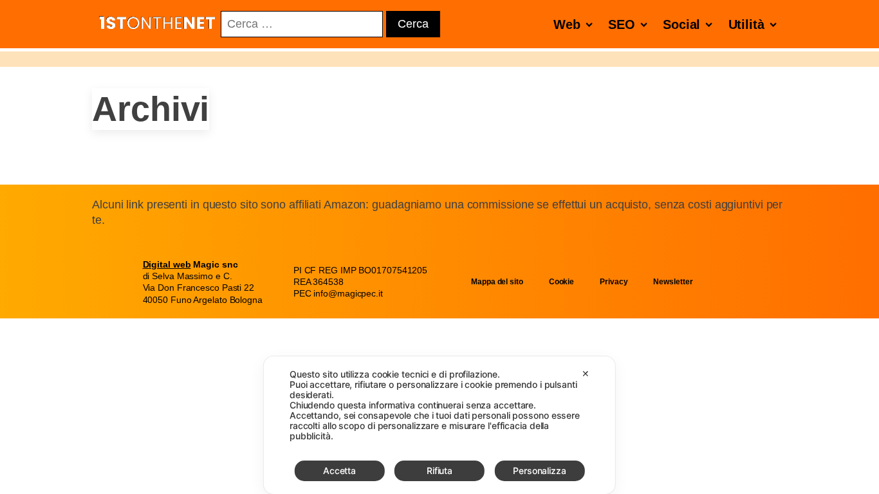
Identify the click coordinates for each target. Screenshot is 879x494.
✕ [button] (585, 373)
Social (681, 24)
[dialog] (439, 425)
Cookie (561, 281)
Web (566, 24)
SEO (621, 24)
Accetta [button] (339, 470)
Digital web (167, 264)
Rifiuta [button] (439, 470)
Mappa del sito (497, 281)
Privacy (613, 281)
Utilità (746, 24)
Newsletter (672, 281)
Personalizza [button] (539, 470)
